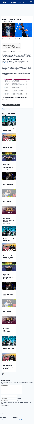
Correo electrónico (20, 398)
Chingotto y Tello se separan (5, 109)
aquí (17, 76)
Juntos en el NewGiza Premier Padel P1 (10, 46)
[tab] (3, 372)
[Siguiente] (5, 115)
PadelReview (5, 21)
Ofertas (19, 2)
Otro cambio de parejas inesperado (8, 45)
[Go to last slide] (3, 115)
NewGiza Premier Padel (6, 62)
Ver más (24, 2)
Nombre (19, 396)
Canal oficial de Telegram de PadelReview (11, 104)
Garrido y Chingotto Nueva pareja (6, 111)
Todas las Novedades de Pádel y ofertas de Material (12, 47)
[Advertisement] (17, 10)
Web (17, 400)
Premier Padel (13, 2)
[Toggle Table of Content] (19, 44)
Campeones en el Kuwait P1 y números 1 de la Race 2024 (8, 147)
